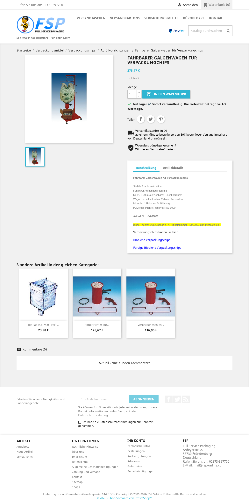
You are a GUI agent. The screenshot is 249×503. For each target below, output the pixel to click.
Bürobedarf (193, 18)
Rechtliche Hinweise (85, 446)
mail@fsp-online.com (209, 465)
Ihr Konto (136, 440)
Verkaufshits (25, 457)
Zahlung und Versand (86, 472)
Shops (76, 487)
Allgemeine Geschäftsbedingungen (95, 467)
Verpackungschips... (151, 325)
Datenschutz (80, 462)
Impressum (79, 457)
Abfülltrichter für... (97, 325)
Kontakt (216, 18)
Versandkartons (125, 18)
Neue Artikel (25, 451)
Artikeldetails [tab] (173, 168)
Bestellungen (136, 451)
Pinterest (161, 119)
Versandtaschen (91, 18)
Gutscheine (134, 466)
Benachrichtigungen (140, 471)
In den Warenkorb (166, 94)
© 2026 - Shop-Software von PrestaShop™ (124, 498)
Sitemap (77, 482)
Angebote (23, 446)
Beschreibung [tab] (146, 168)
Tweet (151, 119)
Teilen (141, 119)
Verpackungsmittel (161, 18)
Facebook (169, 399)
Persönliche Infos (138, 446)
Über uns (78, 451)
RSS (186, 399)
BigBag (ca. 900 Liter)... (43, 325)
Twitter (177, 399)
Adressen (133, 461)
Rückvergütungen (139, 456)
